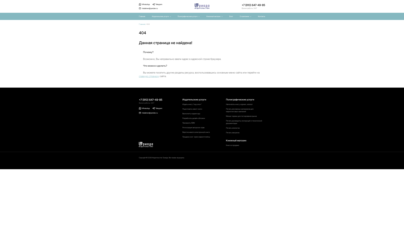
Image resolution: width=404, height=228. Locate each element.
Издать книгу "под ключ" (192, 104)
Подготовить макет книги (192, 109)
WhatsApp (146, 4)
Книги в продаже (232, 145)
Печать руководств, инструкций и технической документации (244, 122)
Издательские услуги (160, 16)
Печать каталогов (233, 128)
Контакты (261, 16)
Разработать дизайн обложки (193, 118)
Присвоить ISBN (188, 123)
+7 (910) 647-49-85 (253, 5)
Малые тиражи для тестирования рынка (241, 116)
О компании (245, 16)
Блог (231, 16)
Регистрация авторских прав (193, 127)
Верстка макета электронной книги (196, 132)
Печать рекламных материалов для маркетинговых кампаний (239, 110)
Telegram (158, 4)
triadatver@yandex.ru (150, 8)
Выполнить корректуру (191, 114)
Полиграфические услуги (188, 16)
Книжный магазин (213, 16)
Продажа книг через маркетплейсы (196, 137)
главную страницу (149, 76)
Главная (142, 16)
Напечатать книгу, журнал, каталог (239, 104)
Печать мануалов (232, 133)
